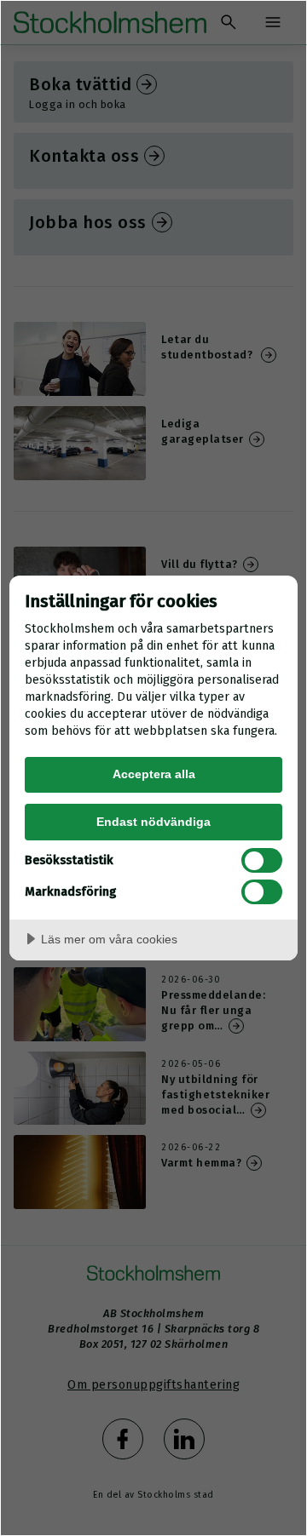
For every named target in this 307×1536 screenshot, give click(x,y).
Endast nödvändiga (153, 821)
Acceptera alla (154, 774)
